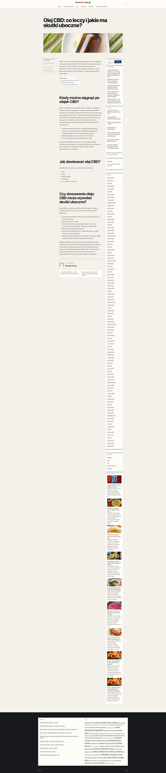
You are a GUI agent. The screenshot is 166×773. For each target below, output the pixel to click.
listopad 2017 (110, 412)
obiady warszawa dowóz (101, 733)
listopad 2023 (110, 258)
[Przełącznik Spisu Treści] (78, 78)
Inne (77, 6)
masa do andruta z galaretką (110, 727)
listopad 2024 (110, 233)
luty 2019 (109, 371)
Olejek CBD (62, 208)
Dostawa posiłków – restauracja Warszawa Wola (114, 117)
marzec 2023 (110, 277)
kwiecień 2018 (110, 399)
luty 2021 (109, 316)
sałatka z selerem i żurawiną (108, 746)
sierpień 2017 (110, 421)
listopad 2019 (110, 354)
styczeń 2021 (110, 318)
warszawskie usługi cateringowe (94, 757)
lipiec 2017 (109, 424)
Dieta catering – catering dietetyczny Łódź (113, 140)
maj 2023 (109, 271)
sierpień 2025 (110, 208)
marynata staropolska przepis (97, 727)
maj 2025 (109, 216)
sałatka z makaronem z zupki (95, 746)
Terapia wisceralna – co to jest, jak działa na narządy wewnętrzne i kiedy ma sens (114, 101)
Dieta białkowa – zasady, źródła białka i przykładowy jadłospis (114, 563)
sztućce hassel (89, 749)
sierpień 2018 (110, 388)
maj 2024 (109, 247)
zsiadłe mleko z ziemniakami (110, 763)
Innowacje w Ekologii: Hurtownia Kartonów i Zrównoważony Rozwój (113, 146)
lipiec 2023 (110, 266)
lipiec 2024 (110, 244)
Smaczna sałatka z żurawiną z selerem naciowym (114, 485)
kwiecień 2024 (110, 249)
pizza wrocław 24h (97, 738)
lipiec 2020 (110, 332)
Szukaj (118, 61)
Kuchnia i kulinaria (69, 6)
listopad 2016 (110, 446)
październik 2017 (111, 415)
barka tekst (88, 723)
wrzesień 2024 (110, 238)
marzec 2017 (110, 435)
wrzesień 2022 (110, 283)
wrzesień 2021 (110, 305)
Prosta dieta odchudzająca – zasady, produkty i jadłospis (114, 588)
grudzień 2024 (110, 230)
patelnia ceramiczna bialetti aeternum (105, 735)
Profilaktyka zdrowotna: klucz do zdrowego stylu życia (113, 509)
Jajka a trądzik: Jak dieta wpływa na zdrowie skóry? (113, 638)
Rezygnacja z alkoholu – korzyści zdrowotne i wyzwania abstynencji (113, 81)
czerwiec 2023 (111, 269)
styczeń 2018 (110, 407)
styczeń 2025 (110, 227)
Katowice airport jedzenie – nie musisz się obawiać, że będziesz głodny (114, 134)
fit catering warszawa (113, 724)
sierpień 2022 (110, 285)
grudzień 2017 (110, 410)
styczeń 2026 (110, 194)
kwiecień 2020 (110, 341)
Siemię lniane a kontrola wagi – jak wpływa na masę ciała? (114, 536)
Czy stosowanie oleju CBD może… (69, 84)
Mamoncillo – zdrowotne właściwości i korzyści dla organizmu (113, 612)
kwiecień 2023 (110, 274)
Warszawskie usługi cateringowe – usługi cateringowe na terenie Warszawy (58, 729)
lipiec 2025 (110, 211)
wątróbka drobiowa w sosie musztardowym (111, 760)
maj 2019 (109, 365)
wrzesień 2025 (110, 205)
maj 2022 (109, 291)
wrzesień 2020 (110, 327)
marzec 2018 (110, 401)
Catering (91, 6)
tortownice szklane (114, 751)
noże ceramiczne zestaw (111, 730)
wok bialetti (107, 757)
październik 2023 (111, 260)
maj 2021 (109, 307)
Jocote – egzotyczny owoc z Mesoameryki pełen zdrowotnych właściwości (114, 689)
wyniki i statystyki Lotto (94, 760)
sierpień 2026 (110, 177)
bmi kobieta (95, 723)
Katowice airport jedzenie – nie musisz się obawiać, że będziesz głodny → (90, 273)
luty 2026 (109, 191)
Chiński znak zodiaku (109, 723)
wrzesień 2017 (110, 418)
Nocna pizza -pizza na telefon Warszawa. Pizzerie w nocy (113, 112)
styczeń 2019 (110, 374)
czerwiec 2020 (111, 335)
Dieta (59, 6)
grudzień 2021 (110, 299)
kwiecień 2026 (110, 186)
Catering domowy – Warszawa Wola (112, 128)
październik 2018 (111, 382)
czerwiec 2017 (110, 426)
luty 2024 (109, 252)
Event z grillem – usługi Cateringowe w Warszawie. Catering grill (55, 732)
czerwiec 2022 (111, 288)
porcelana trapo (94, 743)
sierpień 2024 (110, 241)
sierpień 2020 (110, 330)
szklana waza (120, 746)
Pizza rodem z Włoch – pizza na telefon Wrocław (52, 744)
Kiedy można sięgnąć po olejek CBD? (70, 80)
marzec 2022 (110, 296)
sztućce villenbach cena (103, 749)
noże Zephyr (92, 733)
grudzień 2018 (110, 377)
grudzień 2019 (110, 352)
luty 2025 (109, 224)
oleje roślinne (117, 733)
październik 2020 (111, 324)
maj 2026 (109, 183)
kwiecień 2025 (110, 219)
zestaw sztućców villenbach (95, 763)
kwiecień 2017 (110, 432)
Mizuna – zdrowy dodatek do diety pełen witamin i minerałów (113, 662)
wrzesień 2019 (110, 357)
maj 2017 (109, 429)
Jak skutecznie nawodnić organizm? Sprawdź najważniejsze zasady (113, 87)
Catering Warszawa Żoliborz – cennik (114, 123)
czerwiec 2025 (111, 213)
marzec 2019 (110, 368)
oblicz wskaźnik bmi (110, 733)
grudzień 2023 (110, 255)
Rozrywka (83, 6)
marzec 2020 (110, 343)
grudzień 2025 (110, 197)
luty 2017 (109, 437)
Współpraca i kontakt (102, 6)
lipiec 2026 (110, 180)
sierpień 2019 (110, 360)
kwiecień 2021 (110, 310)
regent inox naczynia (107, 743)
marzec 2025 (110, 222)
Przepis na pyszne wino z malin (47, 751)
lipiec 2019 (110, 363)
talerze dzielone (99, 751)
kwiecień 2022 (110, 294)
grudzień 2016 (110, 443)
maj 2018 (109, 396)
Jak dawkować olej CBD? (48, 67)
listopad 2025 (110, 200)
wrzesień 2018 (110, 385)
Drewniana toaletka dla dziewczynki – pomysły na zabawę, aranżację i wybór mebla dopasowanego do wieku (113, 73)
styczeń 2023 (110, 280)
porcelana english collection (99, 740)
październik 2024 (111, 236)
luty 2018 (109, 404)
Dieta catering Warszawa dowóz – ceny (49, 755)
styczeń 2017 (110, 440)
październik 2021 (111, 302)
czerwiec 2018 (110, 393)
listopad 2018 (110, 379)
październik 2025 (111, 202)
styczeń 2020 (110, 349)
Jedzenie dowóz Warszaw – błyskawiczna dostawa (52, 726)
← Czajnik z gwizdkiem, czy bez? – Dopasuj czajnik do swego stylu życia (70, 272)
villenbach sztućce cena (111, 754)
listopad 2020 (110, 321)
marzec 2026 (110, 189)
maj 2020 (109, 338)
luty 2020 (109, 346)
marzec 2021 (110, 313)
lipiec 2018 (110, 390)
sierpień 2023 (110, 263)
